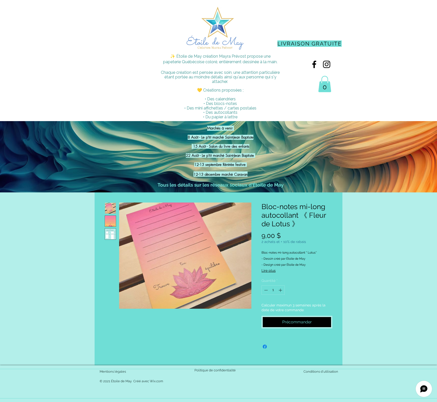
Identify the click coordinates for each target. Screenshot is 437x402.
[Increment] (281, 290)
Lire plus (268, 271)
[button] (325, 84)
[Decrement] (265, 290)
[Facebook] (314, 64)
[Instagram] (327, 64)
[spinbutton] (273, 290)
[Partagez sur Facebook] (265, 347)
